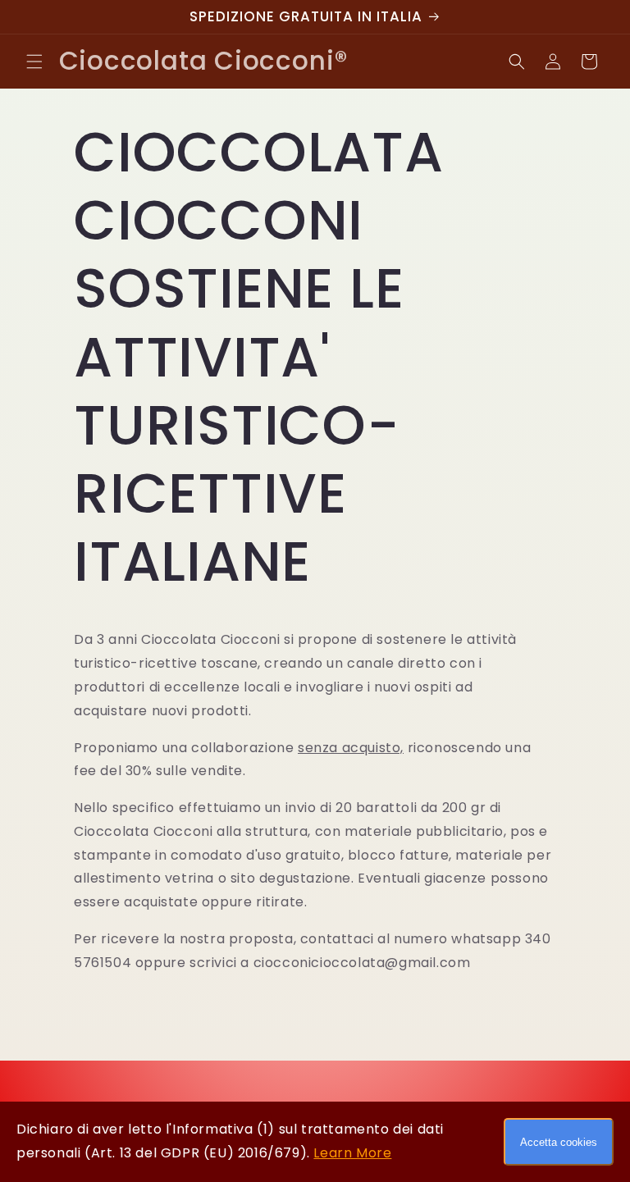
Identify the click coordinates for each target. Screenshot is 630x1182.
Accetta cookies (558, 1142)
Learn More (352, 1152)
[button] (34, 61)
